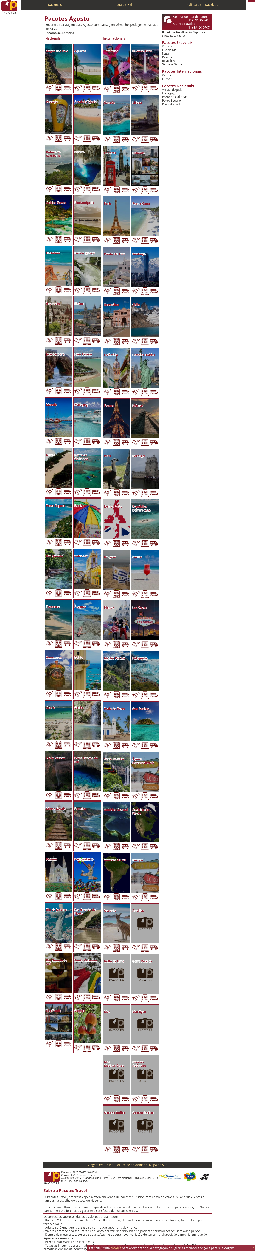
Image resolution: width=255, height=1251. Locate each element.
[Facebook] (254, 1)
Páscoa (167, 57)
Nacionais (55, 5)
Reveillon (168, 61)
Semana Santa (172, 64)
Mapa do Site (158, 1165)
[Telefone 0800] (248, 1)
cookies (116, 1248)
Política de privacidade (131, 1165)
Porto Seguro (171, 100)
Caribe (166, 75)
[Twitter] (252, 1)
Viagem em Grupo (100, 1165)
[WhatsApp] (250, 1)
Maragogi (168, 93)
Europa (167, 79)
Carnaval (168, 46)
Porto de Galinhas (174, 97)
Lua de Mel (124, 5)
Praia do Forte (172, 104)
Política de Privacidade (202, 5)
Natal (166, 53)
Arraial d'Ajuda (172, 90)
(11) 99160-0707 (199, 20)
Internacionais (114, 38)
